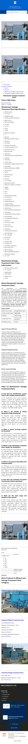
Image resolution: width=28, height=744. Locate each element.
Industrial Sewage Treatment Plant (12, 673)
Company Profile (6, 694)
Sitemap (4, 700)
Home (6, 88)
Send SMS (15, 727)
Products (7, 90)
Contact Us (4, 698)
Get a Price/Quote (6, 103)
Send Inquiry (6, 84)
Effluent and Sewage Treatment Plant (14, 91)
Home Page (4, 692)
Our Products (5, 696)
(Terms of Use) (11, 734)
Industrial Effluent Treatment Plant (12, 620)
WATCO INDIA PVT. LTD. (15, 7)
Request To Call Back (6, 86)
